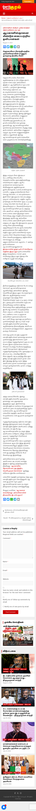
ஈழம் (19, 30)
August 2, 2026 (7, 683)
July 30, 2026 (7, 718)
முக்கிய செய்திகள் (24, 28)
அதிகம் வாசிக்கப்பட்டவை (10, 30)
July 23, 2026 (7, 751)
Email (5, 570)
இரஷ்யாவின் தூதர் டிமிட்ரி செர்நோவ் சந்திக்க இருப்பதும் (18, 250)
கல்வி (4, 704)
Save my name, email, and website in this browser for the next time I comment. (18, 591)
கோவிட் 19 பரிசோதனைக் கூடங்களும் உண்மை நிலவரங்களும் (17, 519)
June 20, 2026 (7, 784)
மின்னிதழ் (5, 671)
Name (5, 562)
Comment (7, 538)
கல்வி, (4, 739)
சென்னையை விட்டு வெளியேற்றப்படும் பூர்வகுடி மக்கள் (16, 511)
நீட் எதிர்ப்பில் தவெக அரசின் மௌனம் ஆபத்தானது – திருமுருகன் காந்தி (16, 678)
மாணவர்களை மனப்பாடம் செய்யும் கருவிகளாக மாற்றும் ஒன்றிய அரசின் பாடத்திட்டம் (17, 746)
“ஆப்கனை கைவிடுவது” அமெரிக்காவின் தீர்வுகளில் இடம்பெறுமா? (14, 493)
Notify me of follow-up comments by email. (16, 601)
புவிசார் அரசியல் (7, 28)
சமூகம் (11, 671)
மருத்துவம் (6, 669)
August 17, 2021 (8, 42)
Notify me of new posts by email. (17, 607)
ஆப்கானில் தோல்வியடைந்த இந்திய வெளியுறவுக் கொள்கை (13, 468)
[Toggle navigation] (4, 13)
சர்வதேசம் (15, 28)
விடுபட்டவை (9, 651)
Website (6, 579)
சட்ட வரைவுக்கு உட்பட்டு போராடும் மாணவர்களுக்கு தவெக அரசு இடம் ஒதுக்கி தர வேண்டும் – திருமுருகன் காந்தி (18, 712)
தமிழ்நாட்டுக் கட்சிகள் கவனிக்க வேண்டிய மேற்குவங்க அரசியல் (17, 779)
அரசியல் (28, 739)
